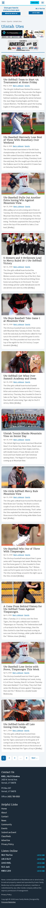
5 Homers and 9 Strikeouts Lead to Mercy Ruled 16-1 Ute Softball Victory (22, 261)
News (3, 820)
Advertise (5, 840)
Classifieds (6, 836)
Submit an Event (8, 832)
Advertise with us (11, 13)
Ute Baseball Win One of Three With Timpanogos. (21, 550)
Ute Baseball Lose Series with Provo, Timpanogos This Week (21, 668)
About (4, 812)
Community (6, 824)
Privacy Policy (7, 844)
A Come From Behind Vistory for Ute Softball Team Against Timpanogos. (22, 609)
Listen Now (35, 12)
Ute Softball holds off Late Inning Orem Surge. (19, 726)
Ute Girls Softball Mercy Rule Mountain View (20, 492)
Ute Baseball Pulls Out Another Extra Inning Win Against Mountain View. (21, 200)
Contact (4, 816)
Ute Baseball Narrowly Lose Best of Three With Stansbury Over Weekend (22, 140)
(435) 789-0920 (13, 796)
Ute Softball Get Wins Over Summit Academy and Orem (19, 377)
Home (3, 21)
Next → (35, 758)
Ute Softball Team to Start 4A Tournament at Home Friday (21, 81)
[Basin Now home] (11, 2)
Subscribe (34, 2)
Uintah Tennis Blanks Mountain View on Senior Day (22, 435)
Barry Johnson (18, 85)
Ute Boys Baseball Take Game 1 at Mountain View (21, 319)
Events (4, 828)
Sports (9, 21)
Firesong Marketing (8, 902)
